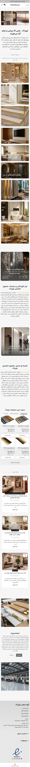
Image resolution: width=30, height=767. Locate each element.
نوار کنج (27, 428)
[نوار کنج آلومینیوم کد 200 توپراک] (22, 442)
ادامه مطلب (15, 510)
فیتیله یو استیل (25, 372)
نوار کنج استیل (22, 428)
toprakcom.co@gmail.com (21, 721)
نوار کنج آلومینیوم (21, 450)
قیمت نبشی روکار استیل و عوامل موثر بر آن (15, 573)
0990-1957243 (24, 716)
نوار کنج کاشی (21, 493)
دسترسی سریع (22, 733)
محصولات (24, 740)
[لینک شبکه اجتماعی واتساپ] (2, 1)
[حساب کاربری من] (1, 5)
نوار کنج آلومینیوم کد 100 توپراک (9, 448)
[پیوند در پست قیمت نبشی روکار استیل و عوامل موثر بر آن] (15, 561)
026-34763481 (24, 711)
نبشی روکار (15, 570)
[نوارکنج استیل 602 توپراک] (22, 420)
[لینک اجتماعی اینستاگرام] (4, 1)
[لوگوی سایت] (15, 5)
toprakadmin (16, 500)
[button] (15, 733)
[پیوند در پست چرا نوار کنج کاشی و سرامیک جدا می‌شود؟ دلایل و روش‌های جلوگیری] (15, 484)
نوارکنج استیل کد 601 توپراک (8, 426)
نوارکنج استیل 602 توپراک (23, 426)
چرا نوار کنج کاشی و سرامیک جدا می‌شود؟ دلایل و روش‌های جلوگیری (15, 497)
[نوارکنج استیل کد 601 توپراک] (8, 420)
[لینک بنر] (15, 73)
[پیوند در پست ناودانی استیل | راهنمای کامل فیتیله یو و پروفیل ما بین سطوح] (15, 523)
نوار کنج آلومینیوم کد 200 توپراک (23, 448)
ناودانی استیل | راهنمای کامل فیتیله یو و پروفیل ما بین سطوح (15, 534)
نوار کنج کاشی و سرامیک (22, 293)
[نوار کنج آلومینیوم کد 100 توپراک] (8, 442)
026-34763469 (24, 714)
